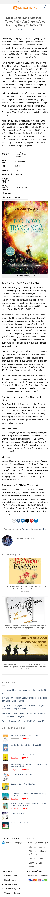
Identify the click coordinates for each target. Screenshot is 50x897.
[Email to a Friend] (27, 521)
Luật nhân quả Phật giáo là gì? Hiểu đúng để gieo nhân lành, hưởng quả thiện (23, 707)
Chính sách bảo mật (37, 847)
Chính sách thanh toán (38, 859)
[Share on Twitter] (23, 521)
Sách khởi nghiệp (12, 889)
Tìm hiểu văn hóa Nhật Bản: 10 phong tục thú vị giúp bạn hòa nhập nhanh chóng (24, 699)
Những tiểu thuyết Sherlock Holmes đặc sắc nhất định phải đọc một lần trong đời (25, 715)
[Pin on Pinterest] (32, 521)
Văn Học (25, 529)
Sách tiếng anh (10, 884)
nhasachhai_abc (34, 30)
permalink (42, 529)
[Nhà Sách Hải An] (25, 7)
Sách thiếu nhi (10, 876)
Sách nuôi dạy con (12, 893)
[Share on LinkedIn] (36, 521)
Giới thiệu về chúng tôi (38, 843)
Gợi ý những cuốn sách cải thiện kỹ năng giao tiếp (23, 721)
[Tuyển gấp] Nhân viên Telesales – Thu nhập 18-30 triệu (24, 691)
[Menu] (3, 8)
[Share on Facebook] (18, 521)
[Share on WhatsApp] (14, 521)
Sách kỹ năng (10, 880)
